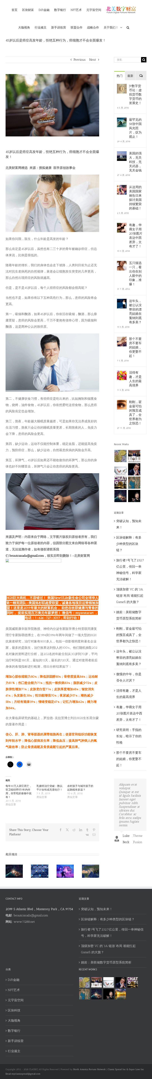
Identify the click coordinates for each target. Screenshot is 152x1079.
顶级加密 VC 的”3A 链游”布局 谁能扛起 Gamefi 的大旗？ (129, 595)
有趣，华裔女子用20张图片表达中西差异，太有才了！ (135, 235)
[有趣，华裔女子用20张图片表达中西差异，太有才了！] (122, 226)
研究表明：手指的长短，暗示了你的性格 (128, 736)
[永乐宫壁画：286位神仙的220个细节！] (134, 482)
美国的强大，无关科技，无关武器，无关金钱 (135, 161)
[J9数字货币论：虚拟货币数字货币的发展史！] (122, 87)
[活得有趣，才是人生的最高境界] (122, 373)
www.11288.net (24, 921)
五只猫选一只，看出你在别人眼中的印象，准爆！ (135, 273)
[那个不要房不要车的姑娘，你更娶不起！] (122, 340)
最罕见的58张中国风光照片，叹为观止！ (135, 128)
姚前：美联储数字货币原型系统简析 (106, 962)
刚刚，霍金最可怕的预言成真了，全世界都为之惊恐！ (135, 412)
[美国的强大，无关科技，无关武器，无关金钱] (122, 154)
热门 (120, 76)
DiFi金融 (13, 980)
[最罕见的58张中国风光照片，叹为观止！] (122, 121)
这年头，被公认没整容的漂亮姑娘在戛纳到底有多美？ (135, 311)
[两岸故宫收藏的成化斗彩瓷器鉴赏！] (120, 469)
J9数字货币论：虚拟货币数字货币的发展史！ (135, 94)
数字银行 (14, 1031)
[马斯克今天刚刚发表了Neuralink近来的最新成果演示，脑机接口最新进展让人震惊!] (134, 469)
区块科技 (14, 1010)
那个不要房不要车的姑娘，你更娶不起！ (135, 347)
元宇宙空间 (16, 1000)
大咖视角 (14, 1020)
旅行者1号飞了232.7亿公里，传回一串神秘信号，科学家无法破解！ (112, 933)
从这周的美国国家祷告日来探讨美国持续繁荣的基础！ (135, 197)
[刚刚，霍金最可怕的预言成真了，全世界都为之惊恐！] (122, 403)
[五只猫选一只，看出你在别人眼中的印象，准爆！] (122, 264)
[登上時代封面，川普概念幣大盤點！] (134, 456)
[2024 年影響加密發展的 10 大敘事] (120, 456)
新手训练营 (16, 1041)
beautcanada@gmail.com (26, 555)
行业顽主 (14, 1051)
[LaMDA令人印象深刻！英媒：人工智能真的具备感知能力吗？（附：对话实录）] (120, 496)
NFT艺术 (14, 990)
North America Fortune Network (89, 1069)
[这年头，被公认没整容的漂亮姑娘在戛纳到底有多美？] (122, 302)
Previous (79, 59)
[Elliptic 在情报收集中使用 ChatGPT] (120, 482)
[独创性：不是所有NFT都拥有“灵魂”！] (120, 994)
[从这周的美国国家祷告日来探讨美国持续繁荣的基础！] (122, 188)
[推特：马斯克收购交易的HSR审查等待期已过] (134, 496)
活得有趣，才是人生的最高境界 (135, 379)
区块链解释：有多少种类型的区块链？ (128, 544)
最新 (130, 76)
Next (92, 59)
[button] (128, 27)
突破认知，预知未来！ (97, 909)
